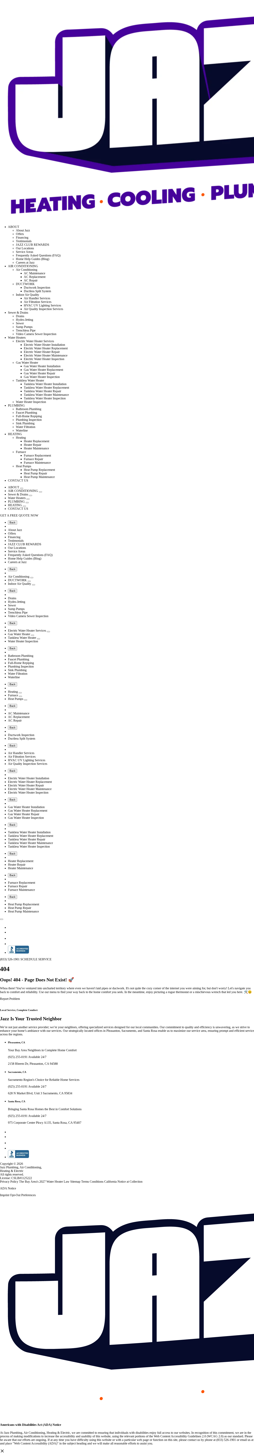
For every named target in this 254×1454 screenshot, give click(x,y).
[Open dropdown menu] (21, 488)
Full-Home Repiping (29, 416)
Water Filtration (25, 427)
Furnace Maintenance (37, 462)
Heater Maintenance (36, 448)
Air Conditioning (26, 269)
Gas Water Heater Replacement (43, 369)
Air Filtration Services (37, 302)
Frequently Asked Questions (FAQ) (38, 255)
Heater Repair (32, 444)
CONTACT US (18, 480)
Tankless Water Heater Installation (45, 384)
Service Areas (24, 251)
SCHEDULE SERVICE (36, 959)
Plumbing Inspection (29, 419)
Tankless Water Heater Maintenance (46, 394)
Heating (21, 437)
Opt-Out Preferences (23, 1195)
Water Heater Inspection (31, 402)
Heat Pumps (23, 466)
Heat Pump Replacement (39, 469)
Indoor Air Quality (27, 294)
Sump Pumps (24, 327)
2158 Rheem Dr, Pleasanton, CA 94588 (33, 1063)
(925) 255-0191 (18, 1057)
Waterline (22, 430)
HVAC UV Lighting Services (42, 305)
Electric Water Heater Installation (44, 344)
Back (12, 522)
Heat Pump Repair (35, 473)
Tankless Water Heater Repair (42, 391)
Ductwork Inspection (37, 287)
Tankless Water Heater (30, 380)
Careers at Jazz (25, 262)
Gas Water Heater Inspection (42, 377)
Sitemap (75, 1181)
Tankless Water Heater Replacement (46, 387)
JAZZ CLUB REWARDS (32, 244)
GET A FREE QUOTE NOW (19, 515)
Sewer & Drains (18, 312)
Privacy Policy (9, 1181)
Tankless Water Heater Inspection (45, 398)
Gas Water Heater (27, 362)
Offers (20, 234)
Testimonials (24, 241)
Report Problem (10, 998)
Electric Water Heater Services (35, 341)
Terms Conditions (92, 1181)
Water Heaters (17, 337)
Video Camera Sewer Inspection (36, 334)
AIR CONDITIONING (23, 266)
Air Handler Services (37, 298)
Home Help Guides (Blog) (32, 259)
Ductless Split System (37, 291)
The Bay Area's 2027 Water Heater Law (44, 1181)
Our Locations (25, 248)
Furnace (21, 452)
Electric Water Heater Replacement (46, 348)
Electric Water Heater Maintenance (45, 355)
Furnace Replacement (37, 455)
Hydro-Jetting (24, 319)
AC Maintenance (34, 273)
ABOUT (13, 226)
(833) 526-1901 (10, 959)
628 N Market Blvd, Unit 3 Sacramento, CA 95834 (40, 1093)
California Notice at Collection (123, 1181)
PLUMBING (16, 405)
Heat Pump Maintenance (39, 477)
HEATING (15, 434)
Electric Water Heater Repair (42, 352)
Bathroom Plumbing (28, 409)
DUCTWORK (25, 284)
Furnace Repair (33, 459)
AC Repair (31, 280)
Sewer (20, 323)
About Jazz (23, 230)
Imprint (4, 1195)
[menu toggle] (1, 919)
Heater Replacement (36, 441)
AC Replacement (34, 276)
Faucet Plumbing (26, 412)
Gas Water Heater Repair (39, 373)
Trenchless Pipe (26, 330)
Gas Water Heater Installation (42, 366)
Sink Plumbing (25, 423)
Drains (20, 316)
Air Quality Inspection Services (43, 309)
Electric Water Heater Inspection (44, 359)
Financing (22, 237)
